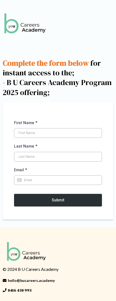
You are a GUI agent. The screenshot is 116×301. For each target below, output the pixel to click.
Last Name (25, 146)
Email (20, 169)
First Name (25, 122)
